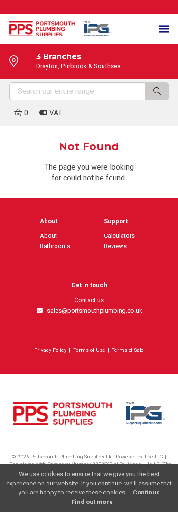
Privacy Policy (50, 350)
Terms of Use (89, 350)
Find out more (92, 501)
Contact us (89, 300)
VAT (54, 112)
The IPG (153, 457)
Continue (146, 492)
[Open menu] (164, 29)
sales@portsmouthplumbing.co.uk (93, 310)
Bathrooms (55, 246)
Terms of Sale (128, 350)
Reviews (115, 246)
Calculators (119, 235)
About (48, 235)
